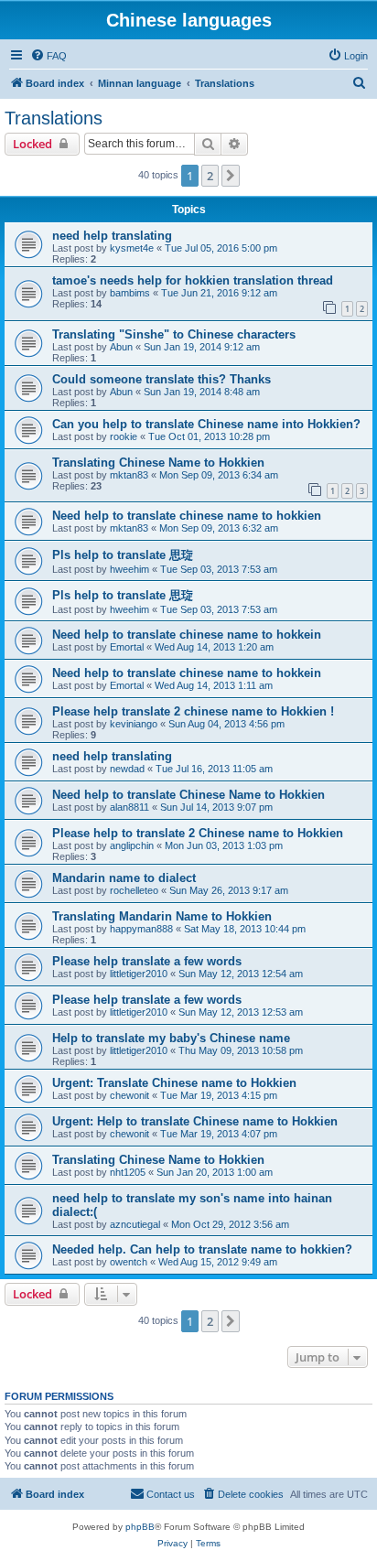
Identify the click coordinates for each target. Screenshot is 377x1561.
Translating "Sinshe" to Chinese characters (174, 334)
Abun (121, 346)
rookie (123, 436)
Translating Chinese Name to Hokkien (158, 462)
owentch (128, 1261)
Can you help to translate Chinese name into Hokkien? (206, 424)
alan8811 (129, 807)
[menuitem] (48, 56)
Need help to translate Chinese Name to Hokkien (188, 795)
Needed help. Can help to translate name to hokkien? (202, 1249)
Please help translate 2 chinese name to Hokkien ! (193, 711)
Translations (53, 118)
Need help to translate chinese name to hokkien (186, 515)
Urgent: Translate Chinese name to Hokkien (174, 1083)
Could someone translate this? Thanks (161, 379)
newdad (127, 768)
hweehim (129, 569)
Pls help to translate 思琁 (122, 555)
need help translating (112, 235)
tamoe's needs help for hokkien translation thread (192, 280)
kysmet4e (132, 247)
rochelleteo (134, 890)
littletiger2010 (138, 973)
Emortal (127, 646)
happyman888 (141, 928)
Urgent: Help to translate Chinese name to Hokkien (195, 1121)
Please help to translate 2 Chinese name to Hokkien (197, 833)
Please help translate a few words (147, 961)
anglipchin (132, 845)
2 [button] (210, 175)
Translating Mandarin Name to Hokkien (162, 916)
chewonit (129, 1095)
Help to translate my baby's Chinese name (171, 1038)
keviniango (133, 723)
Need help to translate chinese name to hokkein (186, 634)
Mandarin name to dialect (124, 878)
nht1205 (127, 1172)
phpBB (140, 1527)
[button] (230, 176)
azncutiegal (135, 1224)
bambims (130, 292)
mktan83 (129, 474)
